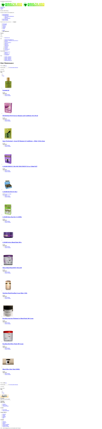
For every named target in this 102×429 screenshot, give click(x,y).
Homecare (7, 37)
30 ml (6, 48)
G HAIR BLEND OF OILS (10, 191)
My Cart (4, 25)
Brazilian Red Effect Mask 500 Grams (13, 344)
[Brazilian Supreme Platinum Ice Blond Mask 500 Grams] (8, 316)
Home (4, 30)
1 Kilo (6, 47)
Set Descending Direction (13, 67)
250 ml (6, 44)
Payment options (5, 425)
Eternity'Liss (7, 51)
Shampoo (6, 17)
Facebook (4, 414)
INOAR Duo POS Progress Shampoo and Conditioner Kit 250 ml (20, 115)
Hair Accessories (5, 20)
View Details (5, 194)
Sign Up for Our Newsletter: (5, 399)
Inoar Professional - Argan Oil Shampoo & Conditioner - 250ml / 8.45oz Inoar (24, 141)
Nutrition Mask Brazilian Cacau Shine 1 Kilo (15, 293)
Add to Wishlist (7, 94)
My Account (5, 23)
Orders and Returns (6, 410)
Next (3, 75)
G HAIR (7, 54)
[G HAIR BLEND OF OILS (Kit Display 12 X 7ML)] (8, 189)
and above (8, 60)
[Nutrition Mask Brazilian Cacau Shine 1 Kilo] (8, 290)
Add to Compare (8, 95)
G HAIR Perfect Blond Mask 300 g (12, 242)
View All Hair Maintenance (9, 16)
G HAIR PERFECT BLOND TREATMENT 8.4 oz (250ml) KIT (20, 166)
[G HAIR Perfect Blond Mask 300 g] (8, 240)
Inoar (6, 52)
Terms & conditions (6, 424)
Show (1, 71)
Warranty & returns (6, 426)
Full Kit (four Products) (9, 39)
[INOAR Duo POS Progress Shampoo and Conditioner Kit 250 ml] (8, 113)
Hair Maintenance (6, 15)
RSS (3, 417)
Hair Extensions (5, 19)
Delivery (4, 423)
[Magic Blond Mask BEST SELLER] (8, 265)
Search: (1, 21)
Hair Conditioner (7, 18)
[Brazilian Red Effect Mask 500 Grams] (8, 341)
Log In (4, 28)
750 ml (6, 46)
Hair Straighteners (6, 14)
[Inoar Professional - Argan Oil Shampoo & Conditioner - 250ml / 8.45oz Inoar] (8, 138)
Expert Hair (7, 53)
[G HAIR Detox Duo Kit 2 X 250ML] (8, 214)
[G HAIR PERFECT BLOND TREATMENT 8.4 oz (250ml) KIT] (8, 164)
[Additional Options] (4, 397)
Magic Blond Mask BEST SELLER (12, 267)
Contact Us (4, 422)
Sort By (1, 67)
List (6, 65)
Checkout (4, 26)
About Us (4, 421)
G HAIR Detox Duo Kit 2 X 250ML (12, 217)
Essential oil (6, 90)
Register (4, 27)
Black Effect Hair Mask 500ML (11, 369)
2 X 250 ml (7, 49)
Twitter (4, 415)
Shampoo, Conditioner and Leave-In (11, 40)
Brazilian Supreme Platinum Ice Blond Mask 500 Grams (18, 318)
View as (1, 65)
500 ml (7, 45)
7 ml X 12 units (8, 42)
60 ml (6, 41)
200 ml (6, 43)
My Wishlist (5, 24)
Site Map (4, 404)
